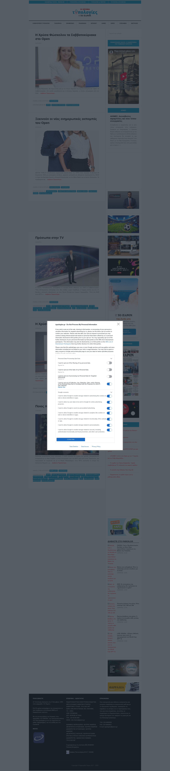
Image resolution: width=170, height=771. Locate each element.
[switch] (109, 363)
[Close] (119, 325)
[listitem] (85, 359)
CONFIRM (70, 439)
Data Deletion (74, 446)
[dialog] (85, 385)
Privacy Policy (96, 446)
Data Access (85, 446)
